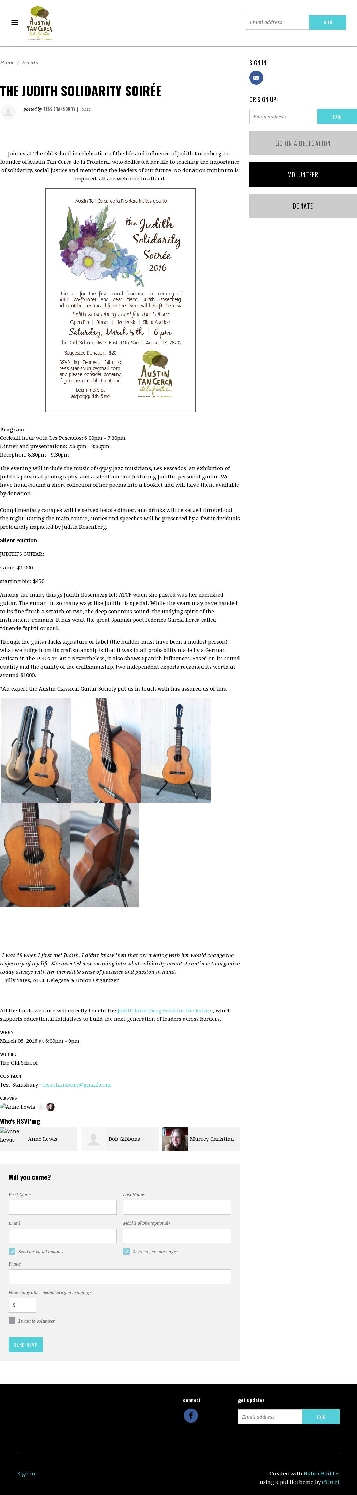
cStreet (331, 1482)
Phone (15, 1264)
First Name (20, 1194)
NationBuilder (322, 1474)
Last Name (133, 1194)
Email (14, 1223)
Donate (303, 205)
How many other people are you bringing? (50, 1292)
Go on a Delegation (303, 143)
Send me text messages (155, 1251)
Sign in (26, 1474)
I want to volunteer (36, 1321)
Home (7, 63)
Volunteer (303, 174)
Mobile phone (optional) (146, 1223)
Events (30, 63)
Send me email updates (40, 1251)
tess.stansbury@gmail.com (76, 1085)
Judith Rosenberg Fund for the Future (165, 1010)
